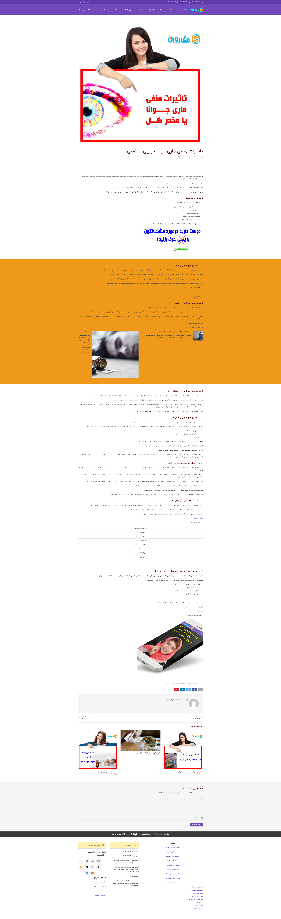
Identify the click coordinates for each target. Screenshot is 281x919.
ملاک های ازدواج (101, 882)
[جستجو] (79, 10)
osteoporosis (198, 518)
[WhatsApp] (84, 2)
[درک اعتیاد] (115, 354)
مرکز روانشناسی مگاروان (140, 528)
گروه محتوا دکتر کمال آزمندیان (182, 157)
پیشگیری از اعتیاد (196, 683)
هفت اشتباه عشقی (100, 891)
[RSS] (80, 867)
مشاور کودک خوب (140, 536)
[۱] (172, 270)
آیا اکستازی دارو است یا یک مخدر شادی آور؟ (190, 772)
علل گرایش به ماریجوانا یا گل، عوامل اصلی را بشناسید (145, 753)
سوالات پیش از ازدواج (100, 886)
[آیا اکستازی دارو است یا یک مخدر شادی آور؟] (183, 750)
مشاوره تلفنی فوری (140, 540)
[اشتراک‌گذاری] (194, 689)
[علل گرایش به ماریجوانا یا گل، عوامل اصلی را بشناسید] (140, 740)
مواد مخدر (165, 683)
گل (180, 683)
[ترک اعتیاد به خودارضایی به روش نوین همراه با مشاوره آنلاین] (198, 335)
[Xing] (80, 861)
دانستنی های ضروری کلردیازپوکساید (108, 772)
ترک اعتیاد (141, 549)
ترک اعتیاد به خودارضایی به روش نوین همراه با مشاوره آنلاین (175, 332)
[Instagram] (88, 2)
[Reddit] (92, 873)
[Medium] (86, 867)
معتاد (170, 683)
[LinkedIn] (80, 2)
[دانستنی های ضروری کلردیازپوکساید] (98, 750)
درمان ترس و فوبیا (140, 557)
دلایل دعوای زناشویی (100, 895)
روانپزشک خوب (140, 553)
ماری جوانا (175, 683)
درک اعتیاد (87, 332)
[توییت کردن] (188, 689)
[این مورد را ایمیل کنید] (200, 689)
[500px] (92, 867)
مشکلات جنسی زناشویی (140, 545)
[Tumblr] (98, 867)
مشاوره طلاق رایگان (140, 532)
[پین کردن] (176, 689)
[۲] (148, 270)
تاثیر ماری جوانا (186, 683)
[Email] (98, 861)
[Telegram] (86, 873)
